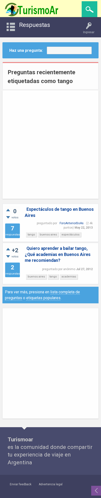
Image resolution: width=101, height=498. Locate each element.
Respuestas (34, 24)
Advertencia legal (51, 484)
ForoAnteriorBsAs (72, 223)
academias (69, 276)
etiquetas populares (43, 298)
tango (31, 234)
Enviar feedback (20, 484)
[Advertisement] (50, 144)
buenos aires (48, 234)
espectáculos (70, 234)
